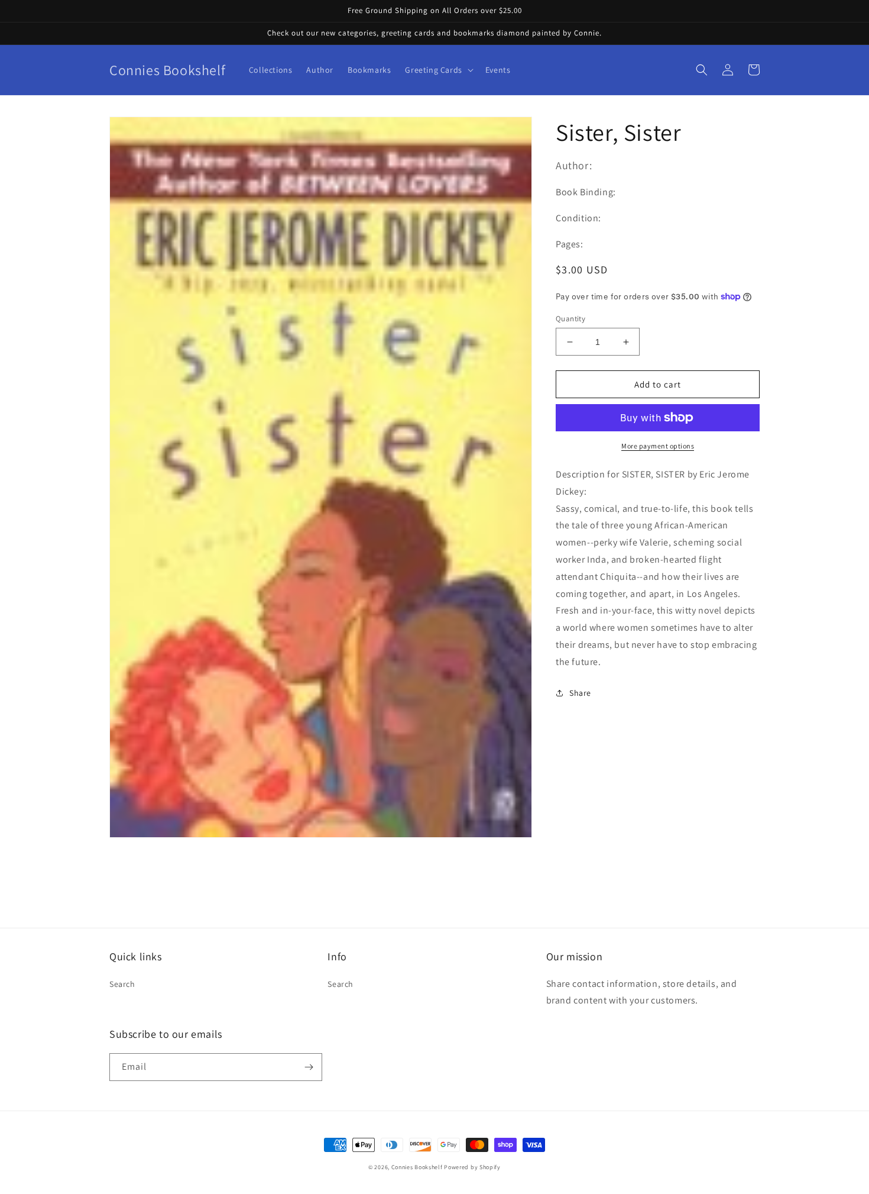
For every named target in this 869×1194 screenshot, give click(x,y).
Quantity (570, 319)
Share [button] (580, 693)
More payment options (657, 445)
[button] (438, 69)
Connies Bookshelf (417, 1167)
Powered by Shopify (472, 1167)
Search (122, 984)
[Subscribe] (309, 1067)
